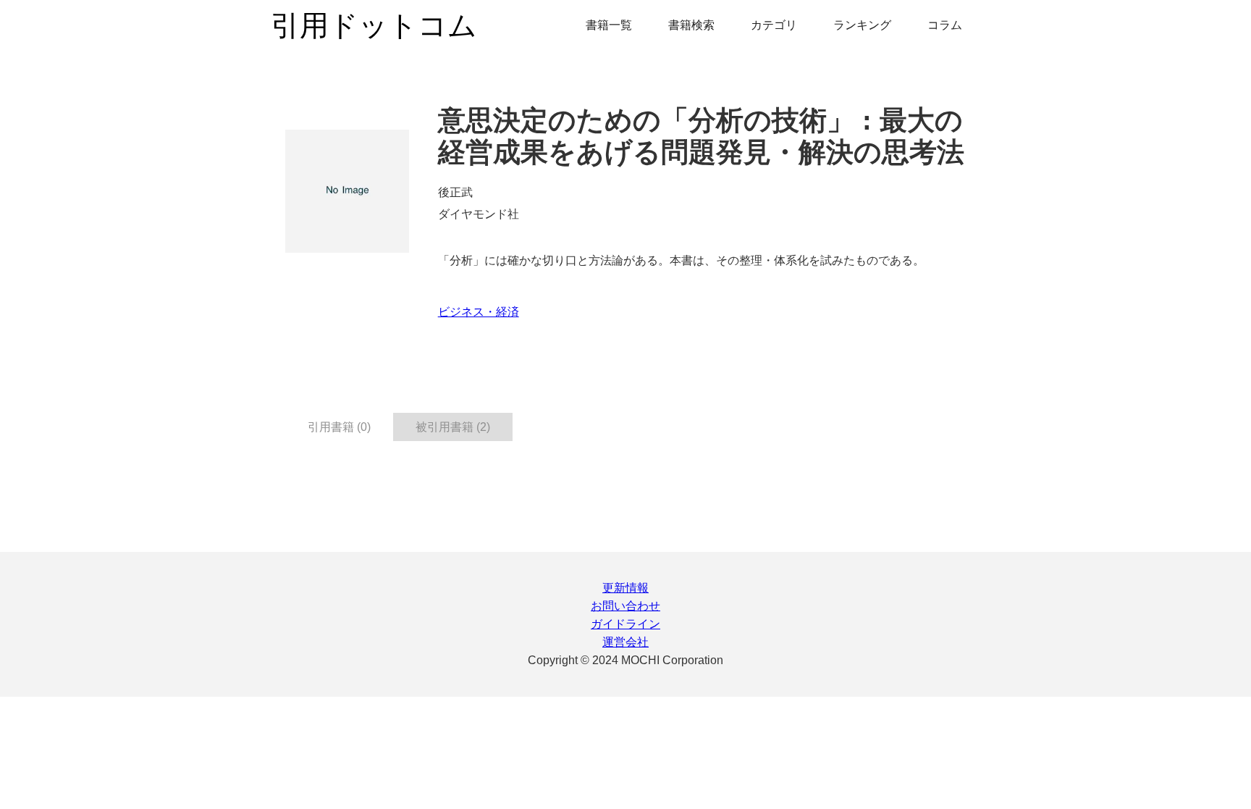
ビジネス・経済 (478, 312)
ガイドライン (625, 624)
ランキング (862, 25)
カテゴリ (774, 25)
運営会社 (625, 642)
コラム (944, 25)
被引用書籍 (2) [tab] (453, 427)
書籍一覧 (609, 25)
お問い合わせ (625, 606)
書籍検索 (691, 25)
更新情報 (625, 588)
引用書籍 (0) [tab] (339, 427)
